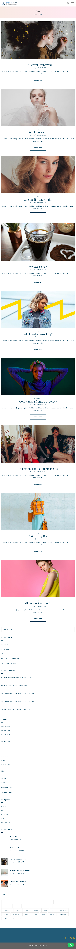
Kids (2, 752)
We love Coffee (38, 267)
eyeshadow (7, 906)
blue (21, 902)
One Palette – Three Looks (10, 658)
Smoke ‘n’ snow (38, 132)
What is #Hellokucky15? (38, 334)
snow (35, 914)
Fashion (3, 748)
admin (32, 67)
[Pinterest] (68, 938)
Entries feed (5, 783)
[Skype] (71, 938)
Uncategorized (5, 764)
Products (4, 644)
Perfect (6, 914)
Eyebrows (59, 902)
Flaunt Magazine (29, 906)
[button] (70, 945)
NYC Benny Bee (38, 536)
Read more (38, 80)
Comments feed (7, 787)
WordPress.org (6, 792)
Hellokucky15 (7, 910)
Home (35, 14)
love (45, 910)
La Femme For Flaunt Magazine (38, 469)
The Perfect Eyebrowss (38, 65)
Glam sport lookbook (38, 603)
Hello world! (5, 649)
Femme (17, 906)
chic (29, 902)
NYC (53, 910)
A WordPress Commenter (10, 677)
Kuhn (26, 910)
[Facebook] (62, 938)
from (40, 906)
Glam (48, 906)
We (14, 918)
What (21, 918)
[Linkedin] (74, 938)
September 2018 (5, 730)
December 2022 (5, 726)
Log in (3, 778)
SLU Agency (16, 914)
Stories (52, 914)
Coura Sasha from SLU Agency (38, 401)
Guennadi (58, 906)
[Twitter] (65, 938)
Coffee (37, 902)
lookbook (36, 910)
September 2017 (5, 734)
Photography (36, 398)
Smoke (26, 914)
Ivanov (18, 910)
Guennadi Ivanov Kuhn (38, 199)
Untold (6, 918)
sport (43, 914)
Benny (12, 902)
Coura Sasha (47, 902)
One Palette (63, 910)
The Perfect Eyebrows (9, 663)
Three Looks (63, 914)
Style (38, 62)
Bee (5, 902)
